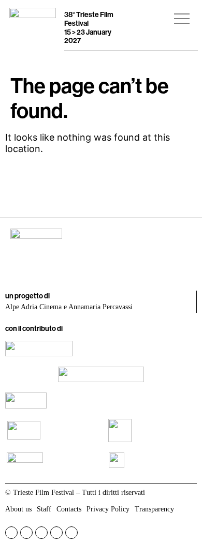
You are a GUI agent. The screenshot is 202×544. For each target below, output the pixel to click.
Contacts (68, 509)
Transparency (154, 509)
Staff (44, 509)
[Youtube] (41, 532)
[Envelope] (71, 532)
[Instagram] (26, 532)
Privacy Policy (107, 509)
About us (18, 509)
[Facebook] (11, 532)
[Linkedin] (56, 532)
